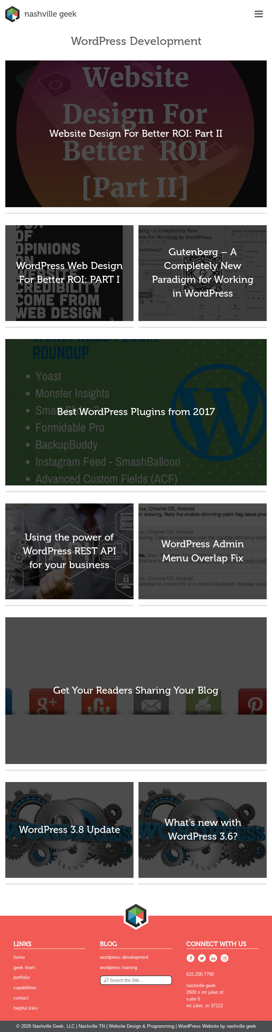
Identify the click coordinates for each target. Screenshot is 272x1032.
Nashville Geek (241, 1026)
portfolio (21, 977)
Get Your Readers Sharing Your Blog (136, 690)
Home (19, 957)
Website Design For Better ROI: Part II (135, 133)
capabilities (24, 987)
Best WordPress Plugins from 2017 (136, 412)
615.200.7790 (200, 974)
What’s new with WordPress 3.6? (202, 829)
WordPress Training (118, 967)
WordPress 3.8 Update (69, 829)
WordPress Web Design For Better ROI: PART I (69, 272)
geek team (24, 967)
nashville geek (50, 14)
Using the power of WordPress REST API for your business (69, 551)
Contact (21, 998)
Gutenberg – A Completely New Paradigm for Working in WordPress (203, 272)
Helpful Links (25, 1008)
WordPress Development (124, 957)
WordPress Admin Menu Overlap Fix (202, 551)
